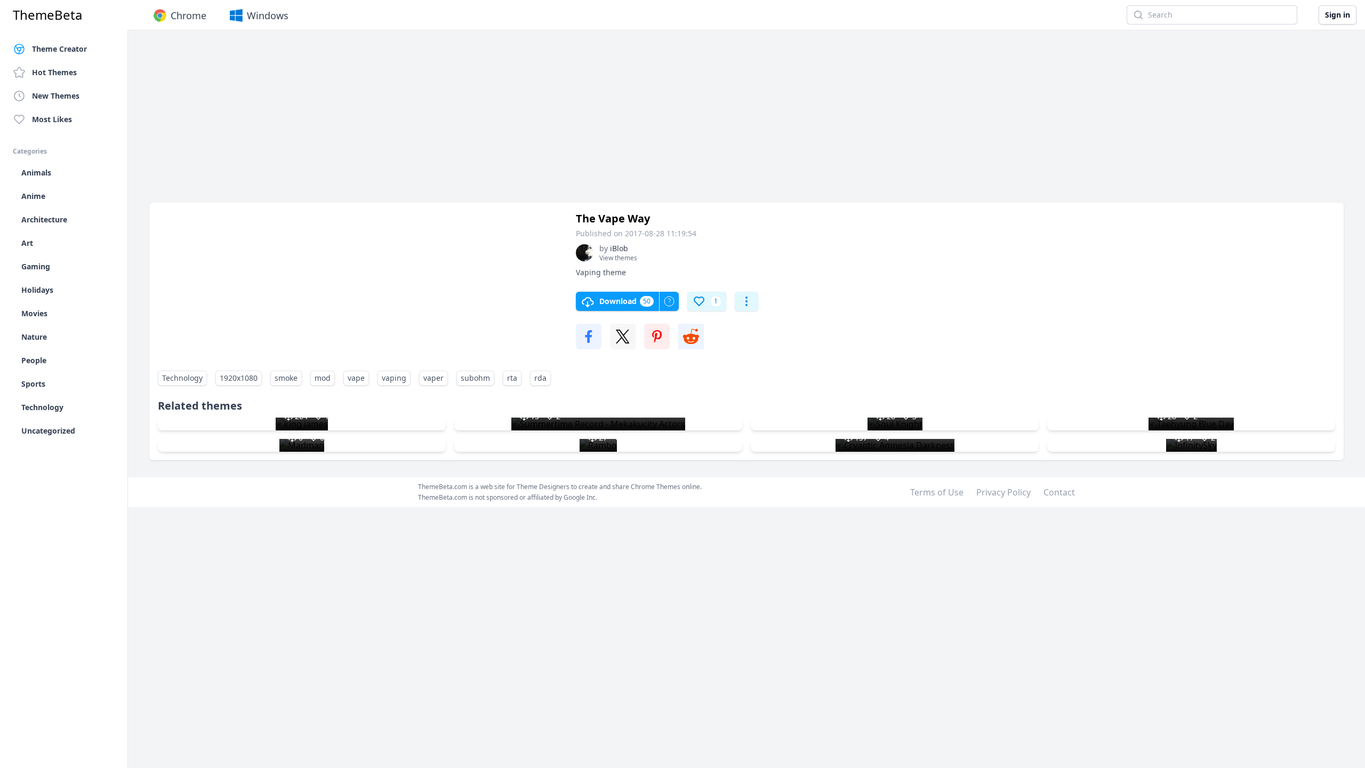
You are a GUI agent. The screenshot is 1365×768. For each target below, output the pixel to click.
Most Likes (52, 119)
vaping (394, 378)
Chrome (188, 15)
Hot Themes (54, 72)
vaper (433, 378)
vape (356, 378)
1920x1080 (239, 378)
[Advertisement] (469, 121)
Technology (182, 378)
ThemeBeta (47, 14)
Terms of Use (936, 492)
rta (512, 378)
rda (540, 378)
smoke (286, 378)
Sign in (1337, 15)
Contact (1059, 492)
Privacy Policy (1003, 492)
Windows (267, 15)
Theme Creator (59, 49)
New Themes (55, 96)
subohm (475, 378)
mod (323, 378)
